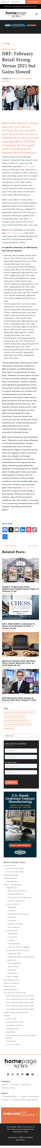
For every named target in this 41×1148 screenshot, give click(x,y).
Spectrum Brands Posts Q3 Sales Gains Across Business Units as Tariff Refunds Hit (18, 663)
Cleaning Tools (14, 954)
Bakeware (12, 934)
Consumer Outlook (15, 1025)
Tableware (11, 960)
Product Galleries (11, 983)
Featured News (18, 79)
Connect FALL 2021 (15, 868)
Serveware (13, 973)
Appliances (12, 888)
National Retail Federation (13, 720)
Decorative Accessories (18, 914)
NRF (26, 720)
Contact (15, 1085)
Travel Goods (12, 977)
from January (28, 166)
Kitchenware (12, 931)
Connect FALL (10, 865)
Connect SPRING (11, 875)
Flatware (12, 970)
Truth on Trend (13, 1045)
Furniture (12, 917)
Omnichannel (9, 724)
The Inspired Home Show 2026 (20, 1009)
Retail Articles (10, 986)
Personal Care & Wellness (19, 897)
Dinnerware (13, 967)
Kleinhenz (21, 716)
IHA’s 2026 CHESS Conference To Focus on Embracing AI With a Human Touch (18, 626)
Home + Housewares (13, 885)
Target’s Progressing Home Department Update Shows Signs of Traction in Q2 (20, 589)
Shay (29, 724)
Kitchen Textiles (15, 924)
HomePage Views (11, 980)
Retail (18, 724)
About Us (5, 2)
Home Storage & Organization (21, 957)
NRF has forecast (15, 233)
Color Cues (11, 1019)
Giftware (12, 921)
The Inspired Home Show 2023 (20, 999)
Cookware (12, 937)
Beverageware (14, 963)
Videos (7, 1016)
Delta (6, 716)
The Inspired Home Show (15, 993)
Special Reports (11, 990)
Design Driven (13, 1029)
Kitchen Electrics (16, 894)
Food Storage (14, 944)
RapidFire (11, 1032)
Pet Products (14, 927)
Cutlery (11, 940)
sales (24, 724)
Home (4, 44)
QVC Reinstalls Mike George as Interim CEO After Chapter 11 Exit (19, 699)
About (5, 1085)
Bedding (12, 907)
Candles (11, 911)
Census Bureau (10, 712)
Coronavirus (21, 712)
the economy (28, 488)
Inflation (13, 716)
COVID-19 (31, 712)
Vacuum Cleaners (16, 901)
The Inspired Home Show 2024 (20, 1003)
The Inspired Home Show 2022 (20, 996)
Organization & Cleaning (18, 950)
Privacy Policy (9, 1088)
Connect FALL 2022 (15, 872)
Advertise (16, 2)
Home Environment (17, 891)
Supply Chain (9, 728)
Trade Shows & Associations (16, 1012)
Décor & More (13, 904)
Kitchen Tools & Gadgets (19, 947)
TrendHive (11, 1041)
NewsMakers (12, 881)
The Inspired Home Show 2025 (20, 1006)
